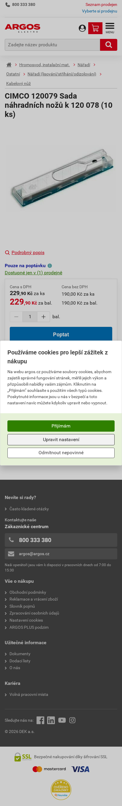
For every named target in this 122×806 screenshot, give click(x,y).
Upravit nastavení (61, 439)
